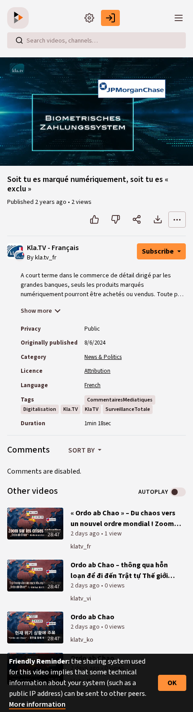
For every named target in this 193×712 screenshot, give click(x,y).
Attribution (97, 371)
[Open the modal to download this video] (157, 219)
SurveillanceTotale (127, 409)
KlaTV (91, 409)
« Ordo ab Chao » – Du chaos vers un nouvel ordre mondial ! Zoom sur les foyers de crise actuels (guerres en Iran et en (122, 518)
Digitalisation (39, 409)
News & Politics (103, 357)
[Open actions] (177, 219)
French (92, 385)
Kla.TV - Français (53, 248)
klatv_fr (80, 546)
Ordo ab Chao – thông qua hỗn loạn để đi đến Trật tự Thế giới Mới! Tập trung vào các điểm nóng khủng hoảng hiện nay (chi (124, 570)
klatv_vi (80, 598)
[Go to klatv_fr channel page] (19, 255)
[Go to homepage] (19, 18)
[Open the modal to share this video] (136, 219)
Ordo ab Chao (92, 617)
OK (172, 683)
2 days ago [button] (85, 533)
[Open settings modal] (89, 18)
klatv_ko (81, 639)
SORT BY (82, 450)
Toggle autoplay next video (178, 492)
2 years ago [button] (51, 202)
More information (37, 704)
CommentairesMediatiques (120, 400)
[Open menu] (178, 18)
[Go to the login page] (110, 18)
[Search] (19, 40)
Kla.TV (70, 409)
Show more (36, 310)
